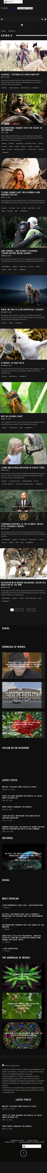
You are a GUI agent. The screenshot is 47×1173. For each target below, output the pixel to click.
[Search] (42, 19)
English (31, 1146)
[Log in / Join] (45, 19)
